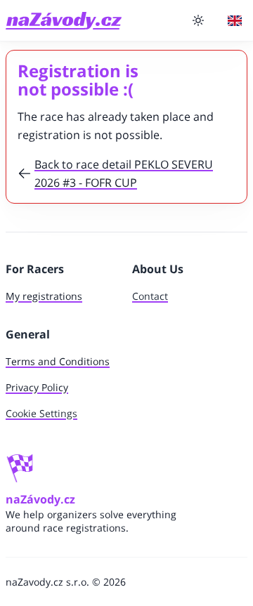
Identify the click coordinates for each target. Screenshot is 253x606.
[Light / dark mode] (198, 20)
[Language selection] (234, 20)
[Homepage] (64, 20)
